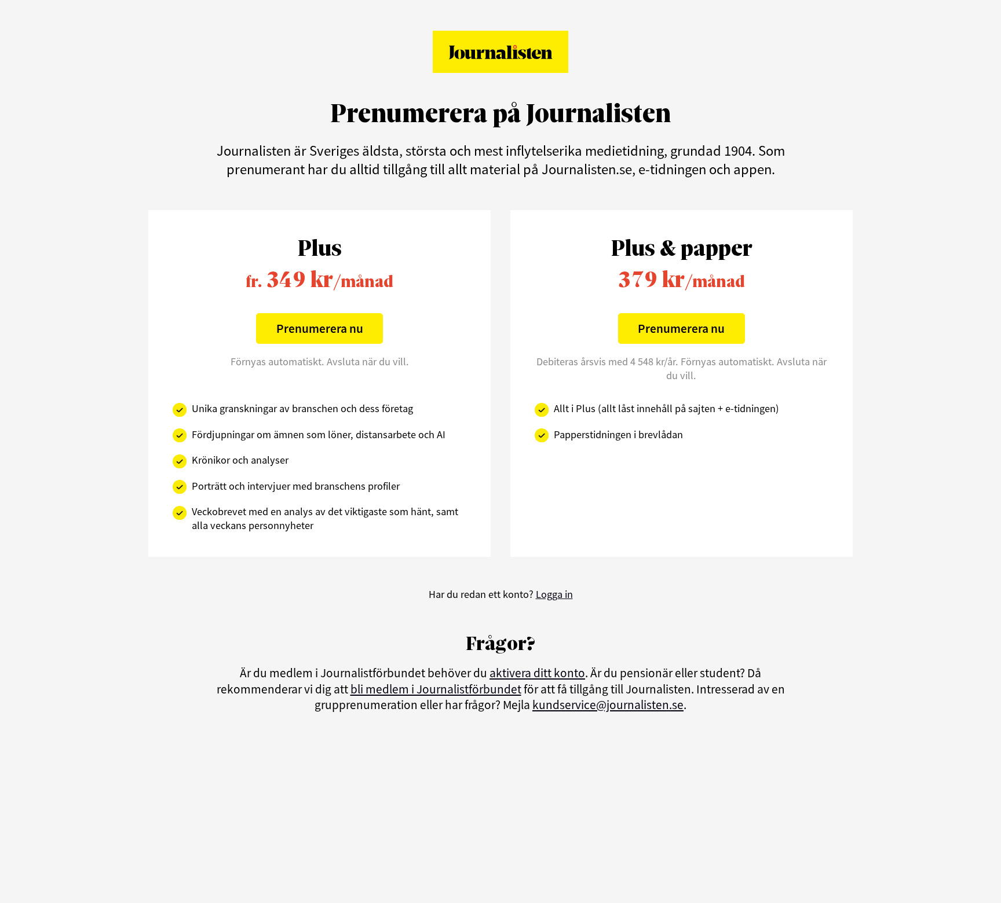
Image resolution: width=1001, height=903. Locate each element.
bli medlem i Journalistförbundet (435, 689)
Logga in (554, 594)
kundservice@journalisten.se (608, 705)
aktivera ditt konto (537, 673)
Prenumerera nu (319, 328)
